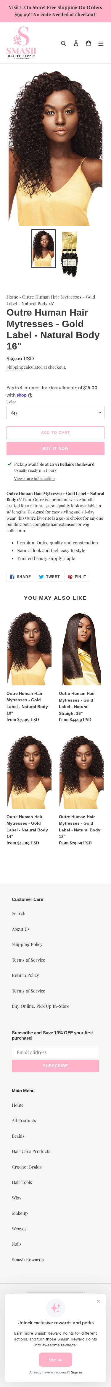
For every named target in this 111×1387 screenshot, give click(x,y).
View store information (34, 478)
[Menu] (101, 42)
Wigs (17, 1198)
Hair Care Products (31, 1151)
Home (12, 297)
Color (11, 401)
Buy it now (55, 448)
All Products (24, 1120)
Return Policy (25, 975)
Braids (18, 1136)
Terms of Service (28, 960)
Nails (17, 1244)
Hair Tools (22, 1182)
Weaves (19, 1229)
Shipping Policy (27, 944)
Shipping (15, 367)
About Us (21, 929)
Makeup (20, 1213)
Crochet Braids (27, 1167)
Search (18, 913)
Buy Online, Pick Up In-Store (41, 1006)
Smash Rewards (28, 1259)
